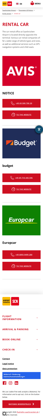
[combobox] (19, 3)
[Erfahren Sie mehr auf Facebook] (4, 384)
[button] (21, 103)
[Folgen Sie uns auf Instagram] (10, 384)
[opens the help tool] (39, 129)
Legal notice (8, 363)
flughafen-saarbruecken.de (28, 412)
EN (21, 4)
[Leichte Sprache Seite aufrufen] (32, 4)
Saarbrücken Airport (9, 10)
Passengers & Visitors (26, 10)
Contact (6, 358)
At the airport (6, 14)
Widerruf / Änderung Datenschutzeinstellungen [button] (14, 375)
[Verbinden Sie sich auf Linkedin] (16, 384)
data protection (9, 368)
